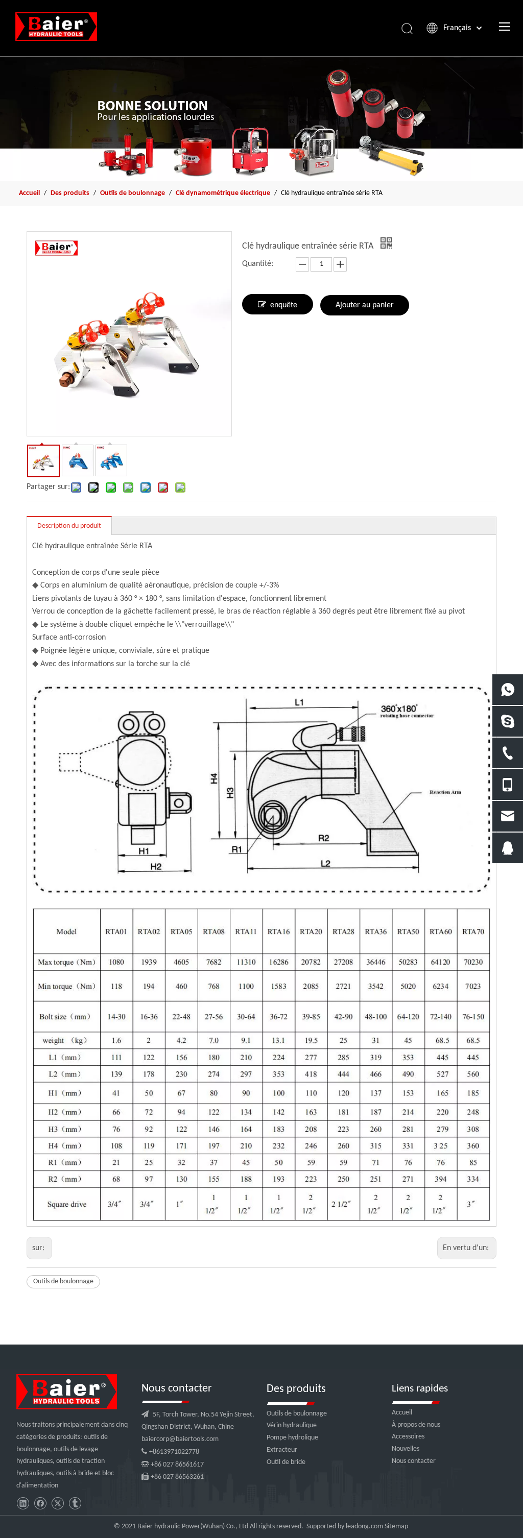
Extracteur (282, 1450)
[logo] (66, 1391)
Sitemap (396, 1526)
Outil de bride (286, 1462)
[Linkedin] (22, 1503)
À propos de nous (416, 1425)
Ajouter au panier (365, 305)
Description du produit (69, 526)
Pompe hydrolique (292, 1438)
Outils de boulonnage (63, 1281)
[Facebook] (40, 1503)
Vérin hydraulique (292, 1425)
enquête (283, 305)
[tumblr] (74, 1503)
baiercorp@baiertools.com (180, 1439)
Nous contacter (414, 1461)
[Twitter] (57, 1503)
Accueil (402, 1413)
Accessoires (408, 1437)
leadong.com (364, 1526)
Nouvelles (405, 1449)
